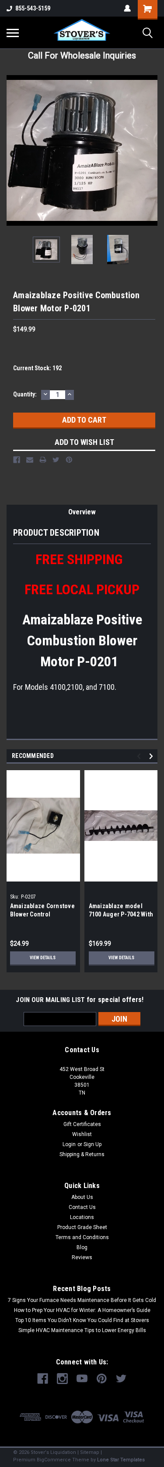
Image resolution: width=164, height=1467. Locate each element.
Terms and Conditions (82, 1237)
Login (69, 1144)
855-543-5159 (32, 8)
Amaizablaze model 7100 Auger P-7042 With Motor (121, 914)
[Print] (42, 459)
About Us (82, 1197)
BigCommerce (54, 1460)
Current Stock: (37, 368)
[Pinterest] (69, 459)
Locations (82, 1217)
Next (150, 150)
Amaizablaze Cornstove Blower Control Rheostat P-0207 (42, 914)
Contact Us (82, 1207)
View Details (43, 957)
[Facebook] (16, 459)
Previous (13, 150)
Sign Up (92, 1144)
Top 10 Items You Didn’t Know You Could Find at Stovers (82, 1320)
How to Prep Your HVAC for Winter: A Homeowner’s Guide (82, 1310)
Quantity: (25, 394)
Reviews (82, 1257)
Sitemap (89, 1452)
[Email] (29, 459)
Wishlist (82, 1134)
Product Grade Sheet (82, 1227)
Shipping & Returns (82, 1154)
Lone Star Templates (121, 1460)
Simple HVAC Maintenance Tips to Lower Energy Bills (82, 1330)
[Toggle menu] (13, 33)
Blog (82, 1247)
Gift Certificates (82, 1124)
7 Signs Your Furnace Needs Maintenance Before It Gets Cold (82, 1300)
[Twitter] (55, 459)
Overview (82, 512)
